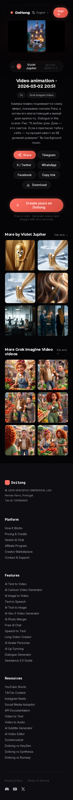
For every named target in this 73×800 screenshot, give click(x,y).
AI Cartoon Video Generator (23, 590)
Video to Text (14, 716)
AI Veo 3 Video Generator (22, 613)
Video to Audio (15, 722)
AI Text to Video (16, 584)
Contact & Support (17, 557)
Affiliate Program (16, 545)
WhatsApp (49, 165)
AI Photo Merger (16, 619)
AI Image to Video (17, 595)
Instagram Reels (15, 698)
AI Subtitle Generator (18, 728)
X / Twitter (24, 165)
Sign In (61, 12)
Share (27, 155)
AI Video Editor (15, 734)
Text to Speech (15, 601)
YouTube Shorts (15, 687)
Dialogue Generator (18, 654)
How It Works (14, 528)
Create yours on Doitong (39, 205)
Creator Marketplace (19, 551)
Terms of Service (38, 780)
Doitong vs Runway (18, 757)
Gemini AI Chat (14, 540)
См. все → (61, 234)
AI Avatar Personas (17, 643)
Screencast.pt (14, 740)
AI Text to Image (16, 607)
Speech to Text (15, 631)
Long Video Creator (18, 637)
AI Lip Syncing (14, 648)
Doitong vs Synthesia (19, 751)
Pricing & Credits (16, 534)
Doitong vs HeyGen (18, 745)
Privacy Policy (14, 780)
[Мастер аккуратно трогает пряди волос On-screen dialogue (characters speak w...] (53, 255)
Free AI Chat (13, 625)
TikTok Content (15, 692)
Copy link (48, 175)
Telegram (48, 155)
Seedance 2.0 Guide (18, 660)
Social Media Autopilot (20, 704)
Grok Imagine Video (42, 95)
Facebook (25, 175)
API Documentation (17, 710)
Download (39, 185)
